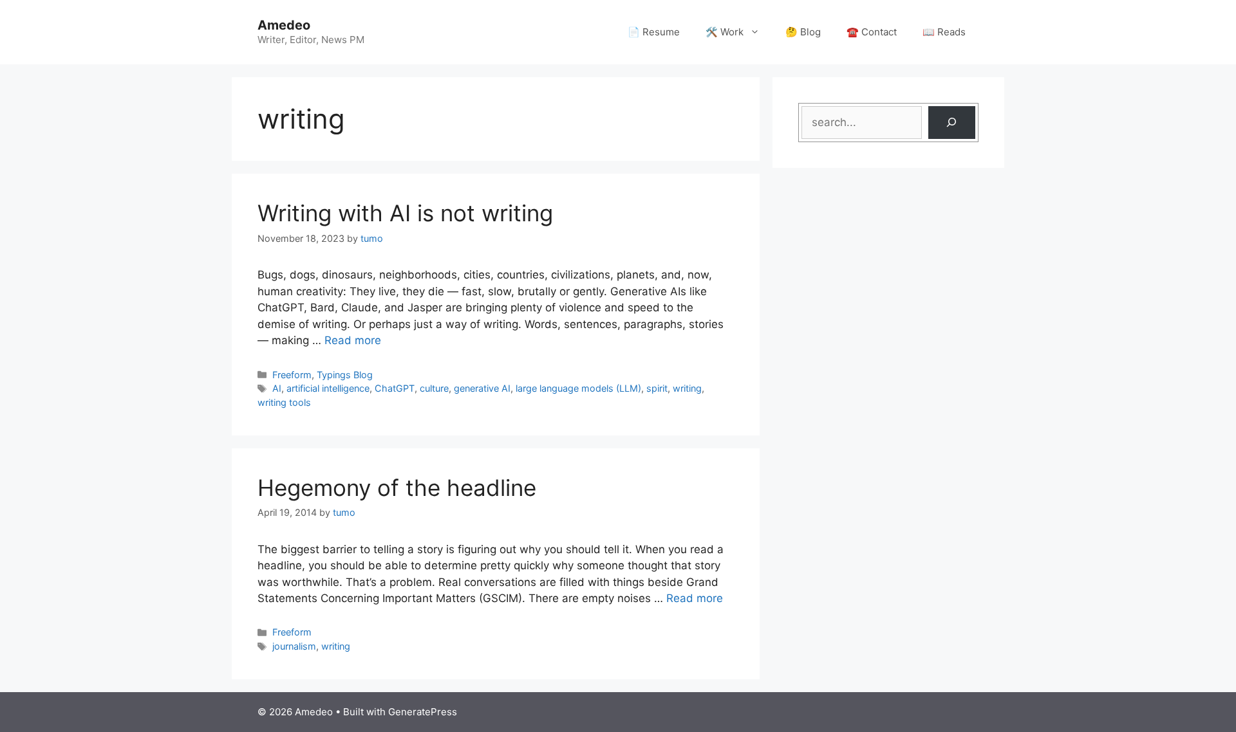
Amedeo (284, 25)
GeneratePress (422, 712)
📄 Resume (654, 32)
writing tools (284, 402)
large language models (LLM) (578, 388)
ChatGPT (395, 388)
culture (434, 388)
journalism (294, 646)
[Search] (951, 122)
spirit (657, 388)
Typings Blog (345, 374)
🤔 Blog (803, 32)
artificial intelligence (328, 388)
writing (687, 388)
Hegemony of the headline (397, 487)
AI (276, 388)
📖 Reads (944, 32)
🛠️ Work (725, 32)
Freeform (292, 374)
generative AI (482, 388)
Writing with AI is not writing (405, 212)
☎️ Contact (872, 32)
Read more (352, 340)
